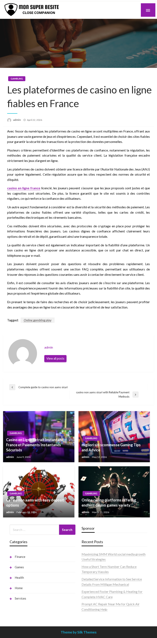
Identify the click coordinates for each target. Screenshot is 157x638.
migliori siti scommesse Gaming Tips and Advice (111, 447)
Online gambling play (38, 320)
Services (20, 598)
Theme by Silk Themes (78, 632)
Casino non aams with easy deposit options (35, 502)
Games (19, 567)
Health (19, 577)
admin (17, 119)
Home (19, 588)
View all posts (55, 358)
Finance (20, 556)
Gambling (17, 78)
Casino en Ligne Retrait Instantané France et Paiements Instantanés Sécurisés (35, 444)
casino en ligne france (23, 188)
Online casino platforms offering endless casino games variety (109, 502)
